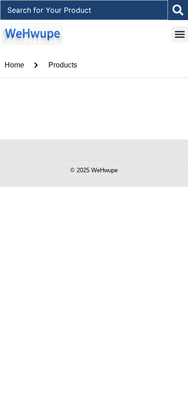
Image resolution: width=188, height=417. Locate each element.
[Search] (178, 10)
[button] (180, 34)
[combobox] (84, 10)
